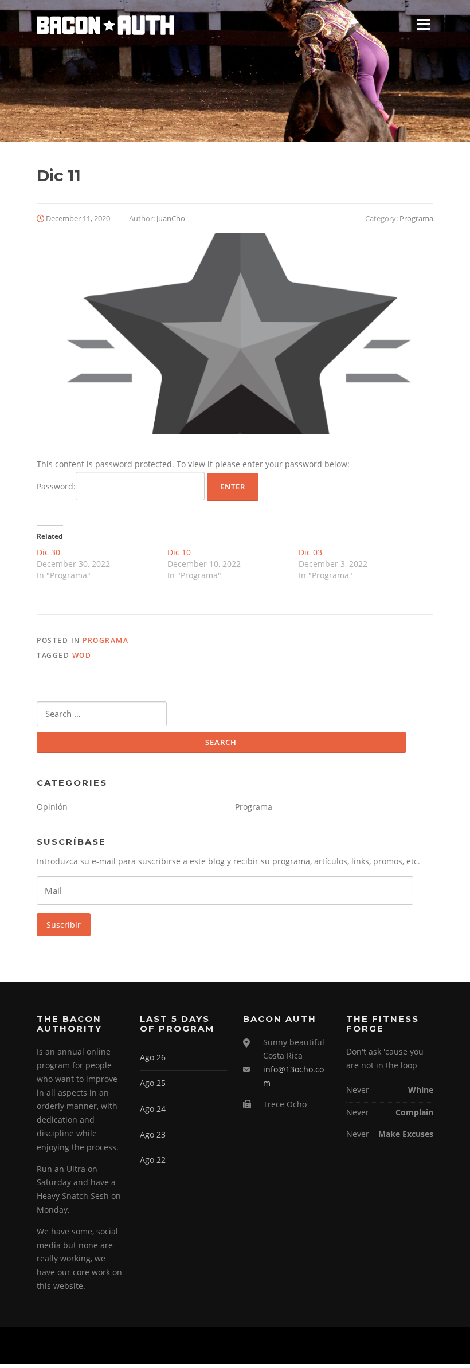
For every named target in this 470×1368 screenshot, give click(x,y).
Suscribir (63, 924)
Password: (56, 486)
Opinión (52, 806)
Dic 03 (310, 552)
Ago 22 (153, 1159)
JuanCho (170, 218)
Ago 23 (153, 1134)
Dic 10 (179, 552)
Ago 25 (153, 1082)
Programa (416, 218)
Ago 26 (153, 1057)
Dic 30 (48, 552)
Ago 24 (153, 1108)
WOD (82, 655)
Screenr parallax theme (336, 1345)
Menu (423, 24)
